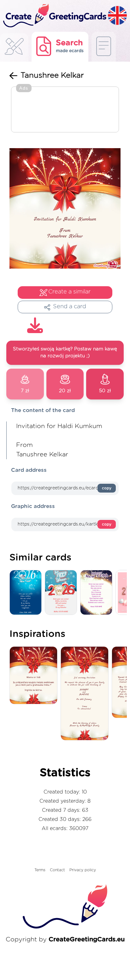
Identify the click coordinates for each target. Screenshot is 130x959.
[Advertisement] (65, 110)
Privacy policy (82, 870)
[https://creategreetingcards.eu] (54, 16)
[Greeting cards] (14, 48)
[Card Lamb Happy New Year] (62, 593)
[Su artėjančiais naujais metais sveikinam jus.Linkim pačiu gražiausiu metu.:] (35, 675)
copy (106, 488)
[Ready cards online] (104, 47)
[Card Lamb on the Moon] (27, 593)
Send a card (69, 306)
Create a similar (69, 292)
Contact (57, 870)
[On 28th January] (86, 693)
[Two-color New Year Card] (97, 593)
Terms (39, 870)
